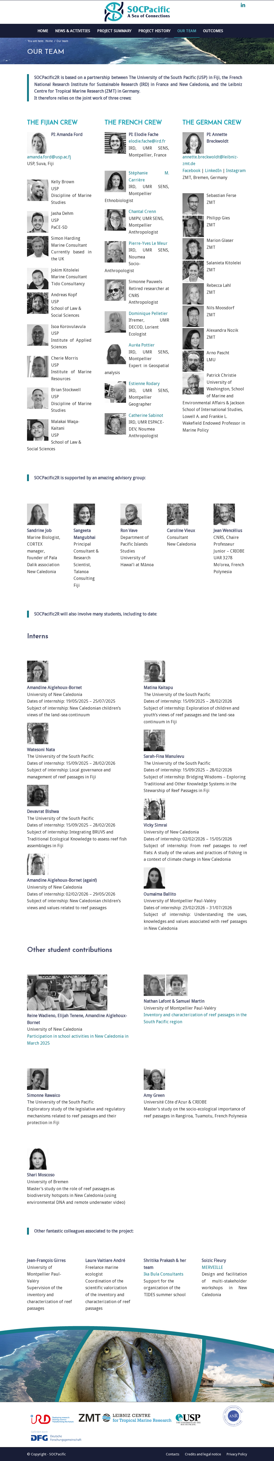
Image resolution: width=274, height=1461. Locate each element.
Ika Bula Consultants (163, 1274)
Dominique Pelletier (148, 313)
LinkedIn (213, 170)
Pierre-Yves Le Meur (148, 243)
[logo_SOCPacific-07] (137, 12)
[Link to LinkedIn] (243, 5)
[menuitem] (43, 30)
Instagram (236, 170)
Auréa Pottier (142, 345)
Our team (45, 52)
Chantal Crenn (142, 211)
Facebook (191, 170)
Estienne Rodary (144, 383)
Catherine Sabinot (146, 415)
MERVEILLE (212, 1267)
